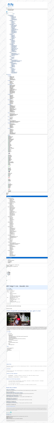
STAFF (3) (12, 42)
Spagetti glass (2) (13, 31)
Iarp (10, 288)
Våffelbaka (11, 62)
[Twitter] (11, 412)
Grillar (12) (12, 71)
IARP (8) (11, 204)
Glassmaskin (9, 75)
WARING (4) (13, 38)
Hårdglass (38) (13, 17)
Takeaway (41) (13, 47)
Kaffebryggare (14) (14, 49)
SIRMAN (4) (13, 36)
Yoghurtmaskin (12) (14, 19)
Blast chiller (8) (13, 26)
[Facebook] (8, 412)
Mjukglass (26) (13, 16)
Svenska (12, 9)
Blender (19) (13, 27)
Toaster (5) (11, 130)
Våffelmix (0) (13, 66)
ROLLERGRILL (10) (14, 63)
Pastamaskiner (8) (12, 133)
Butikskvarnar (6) (13, 53)
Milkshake (11, 34)
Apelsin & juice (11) (12, 85)
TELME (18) (13, 43)
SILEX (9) (12, 64)
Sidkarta (9, 262)
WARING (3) (11, 126)
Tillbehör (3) (13, 55)
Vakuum (11, 59)
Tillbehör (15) (11, 110)
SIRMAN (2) (13, 65)
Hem (7, 264)
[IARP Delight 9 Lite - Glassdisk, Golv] (12, 266)
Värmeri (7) (13, 70)
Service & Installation (11, 260)
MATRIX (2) (13, 40)
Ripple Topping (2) (12, 91)
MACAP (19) (11, 95)
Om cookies (10, 261)
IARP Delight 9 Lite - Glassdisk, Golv (13, 264)
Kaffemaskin (9, 104)
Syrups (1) (12, 58)
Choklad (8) (11, 88)
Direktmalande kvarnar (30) (14, 114)
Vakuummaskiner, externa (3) (15, 61)
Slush (10, 56)
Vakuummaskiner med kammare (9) (16, 60)
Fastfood (11, 67)
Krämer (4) (13, 18)
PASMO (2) (13, 35)
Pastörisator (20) (12, 201)
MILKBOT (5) (12, 101)
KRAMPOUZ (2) (12, 123)
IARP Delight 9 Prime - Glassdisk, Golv (12, 398)
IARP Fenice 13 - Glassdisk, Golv (11, 404)
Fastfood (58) (10, 250)
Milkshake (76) (10, 216)
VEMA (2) (11, 98)
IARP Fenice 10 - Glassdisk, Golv (11, 401)
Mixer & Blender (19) (14, 72)
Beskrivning (8, 308)
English (12, 10)
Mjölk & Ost (11, 39)
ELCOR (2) (11, 117)
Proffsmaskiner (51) (14, 45)
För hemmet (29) (13, 51)
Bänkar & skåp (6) (14, 25)
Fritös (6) (12, 68)
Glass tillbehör (12, 24)
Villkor (11, 308)
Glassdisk (11, 20)
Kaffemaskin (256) (10, 226)
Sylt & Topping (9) (14, 32)
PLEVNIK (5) (13, 41)
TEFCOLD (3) (13, 23)
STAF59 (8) (13, 22)
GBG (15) (12, 57)
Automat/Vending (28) (14, 48)
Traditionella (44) (13, 46)
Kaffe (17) (12, 44)
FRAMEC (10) (13, 21)
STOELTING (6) (13, 37)
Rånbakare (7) (13, 30)
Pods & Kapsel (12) (12, 107)
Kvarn (10, 52)
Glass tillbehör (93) (11, 206)
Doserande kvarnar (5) (14, 54)
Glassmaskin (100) (10, 198)
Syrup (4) (12, 33)
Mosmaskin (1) (13, 69)
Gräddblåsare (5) (13, 28)
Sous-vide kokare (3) (13, 120)
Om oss (9, 259)
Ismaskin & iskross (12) (14, 29)
